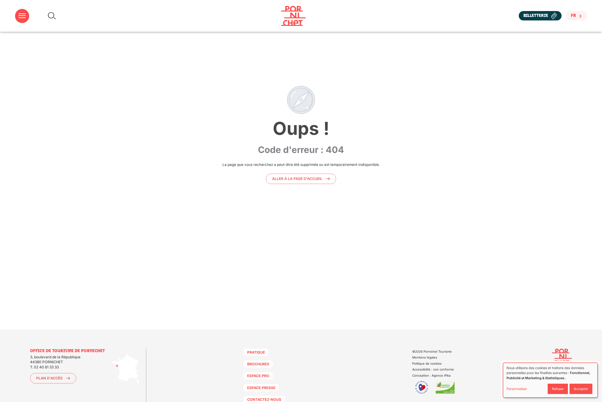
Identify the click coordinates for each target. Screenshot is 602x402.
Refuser (558, 389)
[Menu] (22, 16)
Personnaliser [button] (517, 389)
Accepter (581, 389)
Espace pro (258, 376)
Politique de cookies (427, 363)
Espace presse (261, 388)
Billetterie (535, 16)
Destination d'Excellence (421, 387)
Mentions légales (424, 357)
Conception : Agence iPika (431, 375)
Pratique (256, 352)
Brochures (258, 364)
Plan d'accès (49, 378)
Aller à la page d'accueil (297, 178)
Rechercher (51, 15)
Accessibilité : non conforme (433, 369)
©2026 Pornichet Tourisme (432, 351)
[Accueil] (293, 16)
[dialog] (550, 380)
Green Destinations (445, 387)
